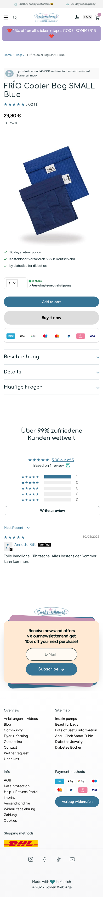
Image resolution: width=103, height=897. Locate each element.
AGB (7, 780)
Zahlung (10, 815)
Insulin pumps (66, 718)
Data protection (16, 786)
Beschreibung (21, 357)
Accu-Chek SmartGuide (74, 736)
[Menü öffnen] (6, 17)
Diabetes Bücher (68, 747)
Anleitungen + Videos (21, 718)
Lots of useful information (76, 730)
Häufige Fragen (23, 387)
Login (77, 18)
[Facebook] (44, 859)
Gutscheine (13, 742)
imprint (9, 797)
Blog (7, 724)
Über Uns (11, 759)
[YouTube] (72, 859)
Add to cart (51, 302)
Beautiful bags (66, 724)
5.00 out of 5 (63, 460)
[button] (14, 104)
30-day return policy (79, 4)
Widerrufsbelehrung (19, 809)
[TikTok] (58, 859)
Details (12, 372)
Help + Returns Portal (21, 792)
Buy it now (51, 317)
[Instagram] (30, 859)
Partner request (16, 753)
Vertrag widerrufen (77, 801)
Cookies (10, 820)
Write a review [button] (52, 510)
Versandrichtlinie (17, 803)
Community (13, 730)
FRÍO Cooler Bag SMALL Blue (46, 55)
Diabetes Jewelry (69, 742)
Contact (10, 747)
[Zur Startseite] (46, 17)
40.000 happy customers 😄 (32, 4)
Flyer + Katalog (16, 736)
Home (8, 55)
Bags (19, 55)
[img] (14, 537)
